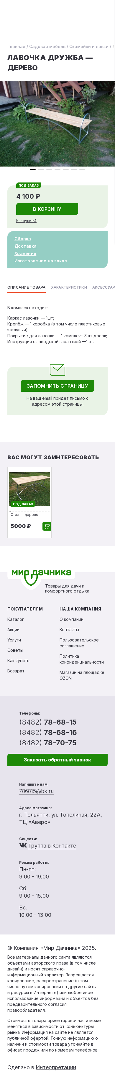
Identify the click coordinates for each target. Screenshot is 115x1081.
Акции (13, 629)
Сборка (22, 238)
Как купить (18, 660)
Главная (16, 46)
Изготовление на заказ (40, 260)
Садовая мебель (47, 46)
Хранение (25, 253)
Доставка (25, 246)
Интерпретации (56, 1067)
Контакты (69, 629)
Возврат (15, 670)
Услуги (14, 639)
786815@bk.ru (36, 791)
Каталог (15, 619)
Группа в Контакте (52, 846)
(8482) (48, 722)
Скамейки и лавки (89, 46)
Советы (15, 650)
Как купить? (26, 220)
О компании (71, 619)
